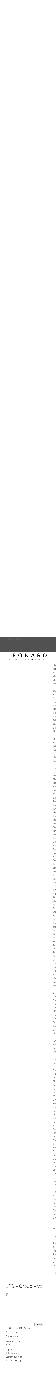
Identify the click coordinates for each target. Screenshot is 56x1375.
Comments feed (14, 1356)
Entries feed (12, 1352)
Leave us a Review (15, 650)
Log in (9, 1349)
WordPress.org (13, 1360)
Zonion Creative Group (27, 1369)
